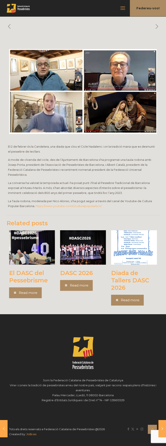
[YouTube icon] (137, 429)
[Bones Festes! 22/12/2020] (4, 428)
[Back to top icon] (152, 429)
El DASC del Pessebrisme (28, 276)
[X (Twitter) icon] (132, 429)
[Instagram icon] (142, 429)
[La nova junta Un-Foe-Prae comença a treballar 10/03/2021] (162, 428)
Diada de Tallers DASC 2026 (130, 280)
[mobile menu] (122, 8)
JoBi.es (31, 434)
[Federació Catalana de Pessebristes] (18, 8)
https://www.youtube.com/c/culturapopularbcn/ (69, 206)
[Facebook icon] (128, 429)
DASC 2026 (76, 273)
